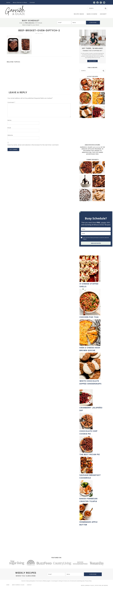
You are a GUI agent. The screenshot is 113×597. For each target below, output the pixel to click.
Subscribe (93, 22)
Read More (92, 61)
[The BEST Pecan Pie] (85, 167)
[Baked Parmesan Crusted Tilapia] (86, 496)
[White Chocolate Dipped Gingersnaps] (85, 112)
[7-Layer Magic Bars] (98, 181)
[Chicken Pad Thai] (85, 98)
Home (8, 2)
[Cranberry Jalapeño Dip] (98, 112)
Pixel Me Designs (103, 585)
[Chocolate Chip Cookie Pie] (86, 428)
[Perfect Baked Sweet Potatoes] (85, 84)
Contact (32, 2)
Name (9, 120)
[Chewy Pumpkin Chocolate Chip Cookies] (98, 167)
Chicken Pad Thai (89, 317)
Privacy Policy (88, 581)
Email (9, 128)
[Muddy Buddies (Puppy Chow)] (85, 195)
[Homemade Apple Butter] (86, 519)
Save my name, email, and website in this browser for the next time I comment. (33, 145)
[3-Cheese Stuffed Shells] (98, 84)
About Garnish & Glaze (20, 2)
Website (10, 135)
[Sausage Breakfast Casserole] (86, 472)
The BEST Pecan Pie (89, 454)
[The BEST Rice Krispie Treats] (98, 195)
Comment (11, 102)
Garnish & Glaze (15, 10)
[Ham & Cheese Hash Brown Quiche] (98, 98)
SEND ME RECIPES (96, 243)
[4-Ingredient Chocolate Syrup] (85, 181)
